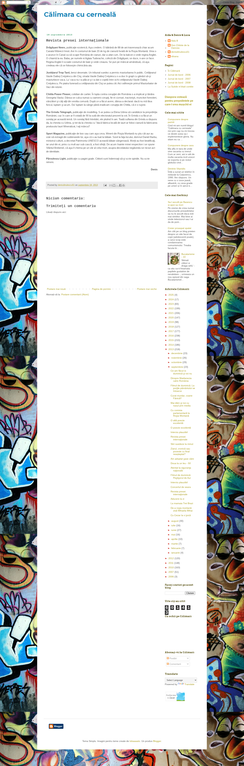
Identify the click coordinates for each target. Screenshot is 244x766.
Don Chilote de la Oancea (180, 46)
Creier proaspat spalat (179, 228)
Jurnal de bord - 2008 (179, 82)
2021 (171, 313)
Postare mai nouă (56, 289)
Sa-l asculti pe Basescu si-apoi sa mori (180, 203)
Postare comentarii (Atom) (75, 294)
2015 (171, 340)
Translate (189, 684)
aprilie (174, 539)
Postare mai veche (147, 289)
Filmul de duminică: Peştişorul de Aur (181, 476)
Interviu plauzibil (179, 432)
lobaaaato (135, 741)
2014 (171, 344)
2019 (171, 322)
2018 (171, 326)
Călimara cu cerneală (80, 14)
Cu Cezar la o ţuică (181, 515)
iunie (174, 530)
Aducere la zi (177, 498)
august (175, 521)
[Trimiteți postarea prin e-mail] (105, 185)
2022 (171, 308)
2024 (171, 299)
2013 (171, 349)
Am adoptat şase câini (182, 458)
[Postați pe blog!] (114, 185)
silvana (174, 56)
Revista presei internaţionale (179, 438)
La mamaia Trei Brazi (182, 503)
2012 (171, 558)
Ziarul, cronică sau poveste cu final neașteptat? (180, 451)
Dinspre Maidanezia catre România (181, 379)
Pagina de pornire (101, 289)
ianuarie (175, 552)
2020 (171, 317)
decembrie (177, 353)
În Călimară (174, 70)
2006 (171, 576)
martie (175, 543)
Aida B (174, 40)
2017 (171, 331)
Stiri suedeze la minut (182, 444)
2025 (171, 294)
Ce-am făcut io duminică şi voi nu (181, 372)
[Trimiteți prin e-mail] (111, 185)
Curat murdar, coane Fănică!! (181, 397)
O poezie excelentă (181, 427)
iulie (173, 525)
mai (173, 534)
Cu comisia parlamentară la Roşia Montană (180, 413)
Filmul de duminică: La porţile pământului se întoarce (183, 388)
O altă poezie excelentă (178, 422)
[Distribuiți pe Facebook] (120, 185)
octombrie (176, 362)
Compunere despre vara (181, 145)
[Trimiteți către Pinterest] (123, 185)
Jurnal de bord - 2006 (179, 74)
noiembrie (176, 357)
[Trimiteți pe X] (117, 185)
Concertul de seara (181, 487)
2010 (171, 567)
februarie (176, 548)
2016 (171, 335)
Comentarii (175, 664)
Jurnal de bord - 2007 (179, 78)
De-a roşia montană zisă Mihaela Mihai (182, 509)
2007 (171, 572)
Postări (173, 658)
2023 (171, 304)
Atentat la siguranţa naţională (181, 469)
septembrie (177, 367)
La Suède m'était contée (180, 86)
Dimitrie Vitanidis (176, 168)
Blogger (157, 741)
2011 (171, 563)
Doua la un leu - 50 (181, 463)
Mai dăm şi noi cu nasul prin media (181, 404)
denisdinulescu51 (180, 52)
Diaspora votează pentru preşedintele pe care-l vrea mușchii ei (179, 100)
